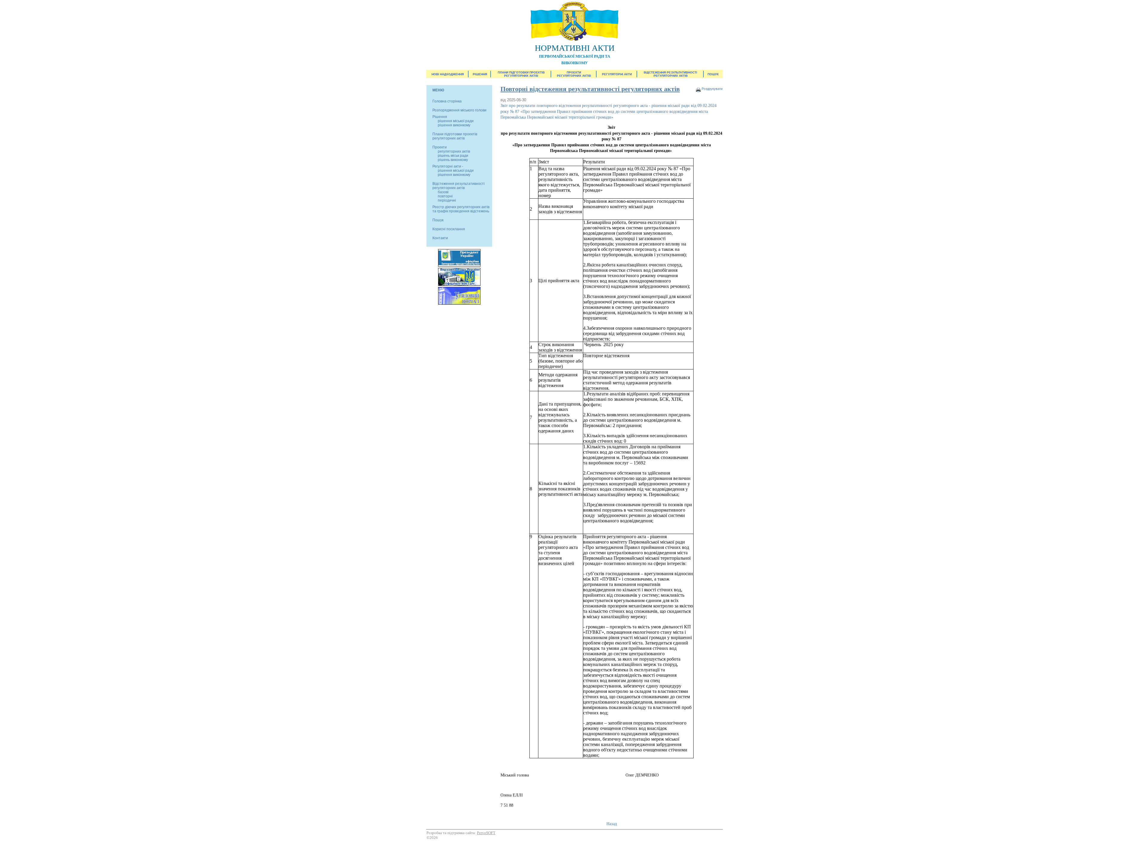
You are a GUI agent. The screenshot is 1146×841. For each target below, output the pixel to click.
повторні (445, 196)
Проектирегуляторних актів (574, 74)
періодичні (447, 200)
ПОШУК (713, 74)
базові (443, 192)
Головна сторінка (447, 101)
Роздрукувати (712, 88)
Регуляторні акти (617, 74)
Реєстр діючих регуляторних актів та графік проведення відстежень (460, 209)
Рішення (480, 74)
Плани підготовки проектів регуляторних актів (521, 74)
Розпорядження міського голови (459, 110)
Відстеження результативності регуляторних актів (670, 74)
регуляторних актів (454, 151)
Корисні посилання (448, 229)
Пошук (437, 220)
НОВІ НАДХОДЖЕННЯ (448, 74)
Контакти (440, 238)
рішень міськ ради (453, 156)
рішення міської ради (456, 121)
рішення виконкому (454, 125)
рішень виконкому (453, 160)
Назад (611, 824)
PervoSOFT (486, 833)
